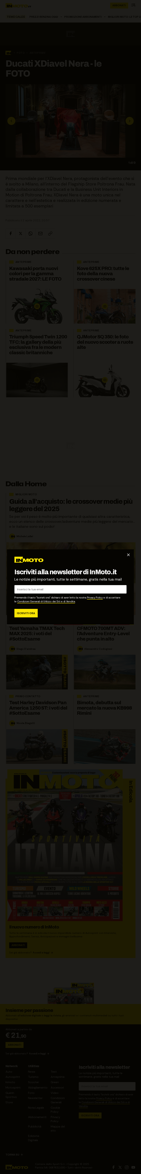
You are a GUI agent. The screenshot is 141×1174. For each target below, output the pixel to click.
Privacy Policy (95, 597)
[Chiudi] (128, 555)
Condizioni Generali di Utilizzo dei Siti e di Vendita (46, 601)
